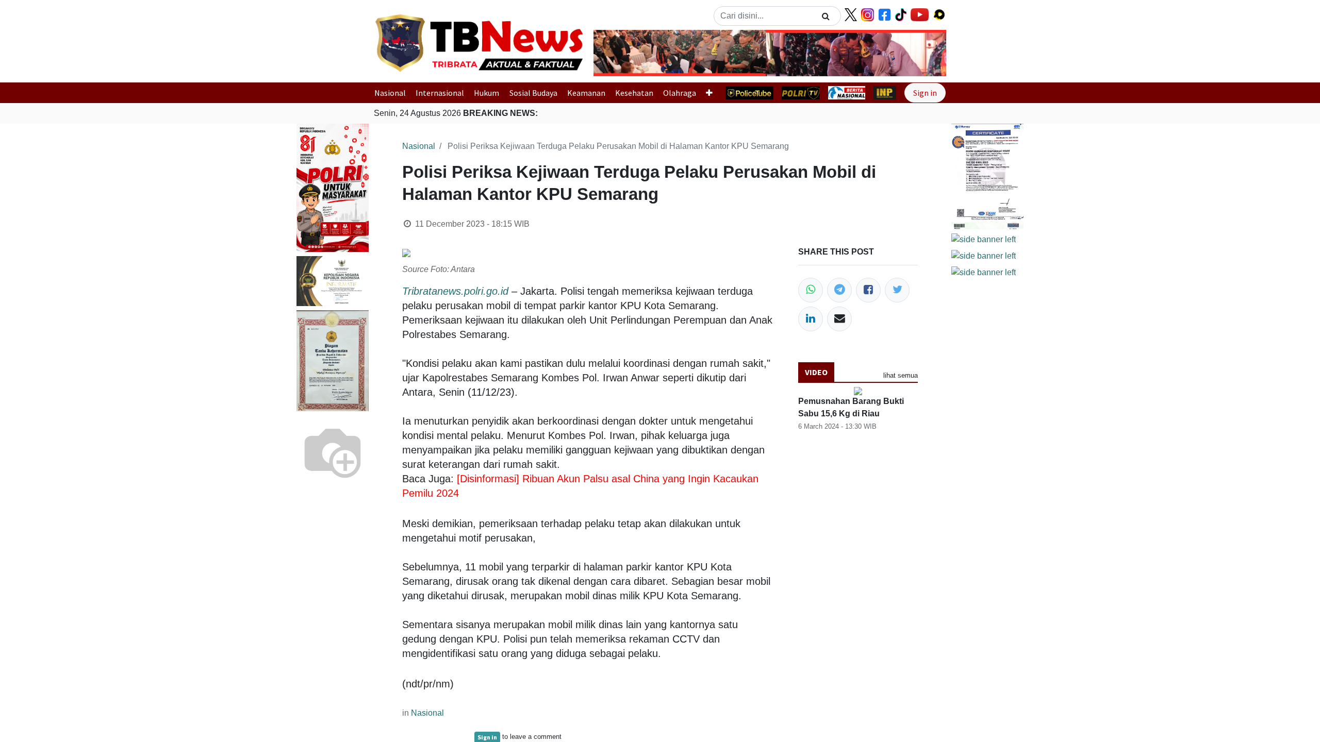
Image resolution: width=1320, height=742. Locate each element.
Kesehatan (634, 93)
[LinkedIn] (810, 319)
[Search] (826, 16)
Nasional (390, 93)
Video (816, 372)
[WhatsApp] (810, 290)
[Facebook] (868, 290)
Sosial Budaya (533, 93)
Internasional (440, 93)
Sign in (925, 93)
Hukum (486, 93)
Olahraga (679, 93)
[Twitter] (897, 290)
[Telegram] (839, 290)
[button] (620, 53)
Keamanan (586, 93)
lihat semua (900, 375)
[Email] (839, 319)
